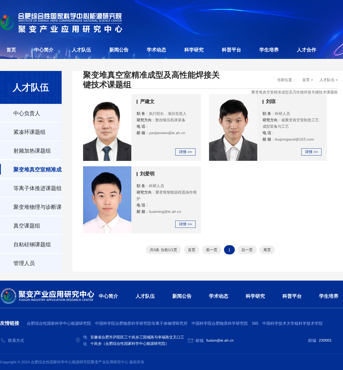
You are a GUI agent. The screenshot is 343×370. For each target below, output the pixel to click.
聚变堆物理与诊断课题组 (37, 210)
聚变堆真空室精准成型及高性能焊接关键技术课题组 (37, 173)
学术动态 (156, 49)
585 (255, 323)
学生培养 (269, 49)
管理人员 (24, 263)
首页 (11, 49)
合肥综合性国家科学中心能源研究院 (59, 323)
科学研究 (194, 49)
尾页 (267, 250)
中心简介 (44, 49)
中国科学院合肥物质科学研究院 (220, 323)
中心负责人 (26, 113)
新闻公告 (119, 49)
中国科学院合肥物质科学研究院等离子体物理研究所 (141, 323)
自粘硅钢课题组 (32, 244)
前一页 (211, 250)
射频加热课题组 (32, 151)
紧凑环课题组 (29, 132)
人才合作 (306, 49)
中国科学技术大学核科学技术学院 (292, 323)
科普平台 (231, 49)
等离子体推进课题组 (37, 188)
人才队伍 (81, 49)
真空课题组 (26, 226)
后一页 (247, 250)
